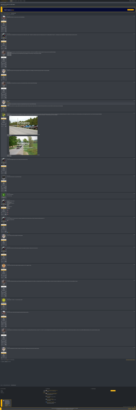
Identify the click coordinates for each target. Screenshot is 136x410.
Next (13, 14)
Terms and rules (125, 406)
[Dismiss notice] (134, 7)
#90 (134, 193)
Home (132, 406)
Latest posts (48, 388)
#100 (134, 347)
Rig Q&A (48, 391)
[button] (22, 1)
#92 (134, 217)
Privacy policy (128, 406)
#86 (134, 100)
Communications (49, 400)
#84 (134, 69)
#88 (134, 158)
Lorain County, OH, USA (4, 27)
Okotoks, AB (5, 187)
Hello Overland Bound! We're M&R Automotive (52, 393)
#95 (134, 264)
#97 (134, 298)
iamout (2, 5)
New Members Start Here (50, 394)
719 (11, 14)
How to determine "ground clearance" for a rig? (52, 390)
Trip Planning (48, 397)
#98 (134, 311)
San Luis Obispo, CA (4, 63)
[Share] (133, 16)
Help (131, 406)
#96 (134, 280)
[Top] (133, 406)
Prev (2, 14)
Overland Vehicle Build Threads (50, 403)
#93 (134, 234)
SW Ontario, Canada (4, 124)
